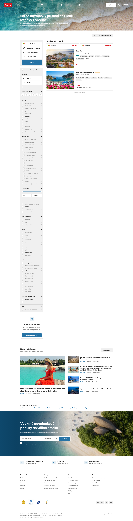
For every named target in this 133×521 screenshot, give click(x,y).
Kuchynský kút (28, 225)
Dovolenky (52, 5)
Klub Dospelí (28, 291)
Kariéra (22, 483)
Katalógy (70, 491)
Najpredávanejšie (106, 35)
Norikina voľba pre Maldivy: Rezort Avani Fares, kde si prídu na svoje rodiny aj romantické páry (42, 389)
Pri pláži (101, 77)
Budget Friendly (29, 147)
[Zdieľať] (94, 35)
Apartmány (27, 219)
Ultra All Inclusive (29, 103)
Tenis (26, 250)
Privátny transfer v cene (31, 268)
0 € (24, 195)
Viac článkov (106, 350)
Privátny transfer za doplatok (32, 265)
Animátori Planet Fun (30, 150)
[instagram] (106, 502)
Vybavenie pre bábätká (32, 173)
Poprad (87, 408)
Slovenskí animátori (31, 152)
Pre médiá (94, 483)
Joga (26, 247)
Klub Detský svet (29, 286)
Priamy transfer (29, 278)
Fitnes (26, 235)
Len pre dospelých (29, 145)
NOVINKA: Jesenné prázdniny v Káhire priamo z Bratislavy (95, 358)
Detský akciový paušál (31, 178)
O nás (21, 478)
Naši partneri (95, 485)
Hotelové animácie (31, 171)
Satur (91, 5)
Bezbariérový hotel (29, 273)
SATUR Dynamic (72, 488)
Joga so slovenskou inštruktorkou (30, 238)
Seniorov (27, 181)
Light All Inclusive (29, 111)
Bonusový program (73, 483)
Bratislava (50, 408)
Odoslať (64, 438)
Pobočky (22, 480)
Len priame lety (29, 87)
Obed (26, 121)
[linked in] (102, 502)
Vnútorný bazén (29, 302)
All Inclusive (28, 106)
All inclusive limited (30, 132)
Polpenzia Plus (28, 129)
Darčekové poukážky (49, 480)
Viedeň (24, 408)
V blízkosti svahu (29, 209)
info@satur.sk (94, 462)
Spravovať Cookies (108, 514)
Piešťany (74, 408)
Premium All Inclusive (30, 108)
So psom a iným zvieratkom (32, 184)
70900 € (36, 195)
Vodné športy (28, 252)
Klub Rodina (28, 289)
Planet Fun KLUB (30, 155)
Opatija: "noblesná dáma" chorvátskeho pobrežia (95, 389)
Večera (26, 124)
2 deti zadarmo (29, 165)
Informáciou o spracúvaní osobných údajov (31, 444)
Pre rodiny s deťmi (29, 158)
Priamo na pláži (106, 56)
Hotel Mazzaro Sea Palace (85, 72)
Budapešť (36, 408)
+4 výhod (87, 58)
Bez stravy (27, 126)
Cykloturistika (28, 232)
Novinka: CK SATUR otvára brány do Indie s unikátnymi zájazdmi (93, 378)
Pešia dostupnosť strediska (32, 204)
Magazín (22, 485)
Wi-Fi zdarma (28, 271)
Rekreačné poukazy (73, 485)
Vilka (26, 222)
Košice (62, 408)
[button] (32, 44)
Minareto (79, 51)
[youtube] (111, 502)
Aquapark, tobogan (31, 168)
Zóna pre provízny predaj (98, 478)
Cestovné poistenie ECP (50, 478)
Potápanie (27, 245)
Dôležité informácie (73, 478)
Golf (26, 242)
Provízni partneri (96, 480)
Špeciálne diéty (29, 281)
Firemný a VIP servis (49, 485)
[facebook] (98, 502)
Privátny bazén (28, 263)
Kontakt (22, 488)
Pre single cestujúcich (30, 139)
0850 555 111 (61, 462)
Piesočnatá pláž (29, 276)
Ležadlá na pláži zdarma (31, 310)
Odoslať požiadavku (31, 335)
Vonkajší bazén (28, 284)
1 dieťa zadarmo (30, 163)
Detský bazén (29, 176)
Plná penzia (28, 113)
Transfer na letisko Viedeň (51, 488)
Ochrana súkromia (73, 480)
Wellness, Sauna (29, 299)
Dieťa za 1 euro (29, 160)
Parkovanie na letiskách (50, 483)
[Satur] (8, 5)
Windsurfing (28, 255)
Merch (69, 493)
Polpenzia (27, 116)
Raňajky (27, 119)
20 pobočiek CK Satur (33, 462)
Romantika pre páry (30, 142)
